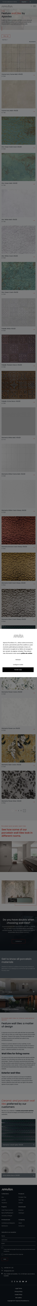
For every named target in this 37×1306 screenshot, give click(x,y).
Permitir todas (18, 669)
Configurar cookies (18, 664)
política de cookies (26, 653)
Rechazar (18, 659)
